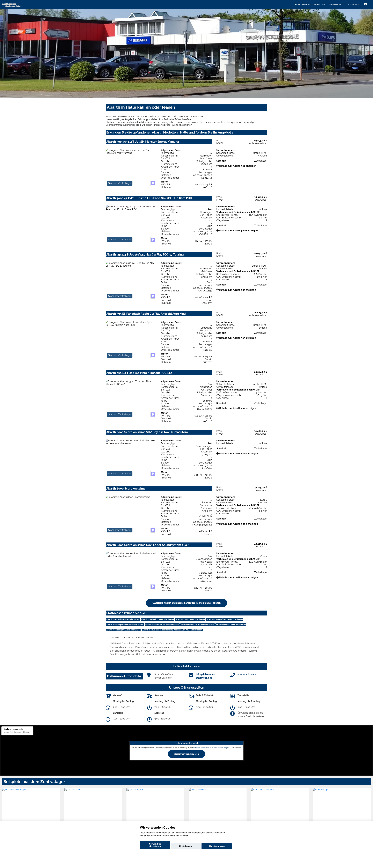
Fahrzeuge (301, 4)
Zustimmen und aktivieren (186, 754)
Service (318, 4)
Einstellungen (185, 846)
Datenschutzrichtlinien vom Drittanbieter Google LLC (212, 748)
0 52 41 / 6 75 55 (246, 674)
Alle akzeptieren (217, 846)
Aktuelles (335, 4)
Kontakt (352, 4)
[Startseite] (11, 5)
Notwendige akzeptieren (155, 845)
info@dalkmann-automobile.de (205, 676)
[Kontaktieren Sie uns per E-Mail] (365, 4)
